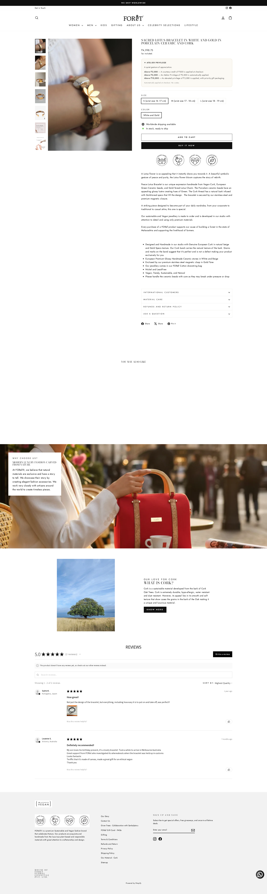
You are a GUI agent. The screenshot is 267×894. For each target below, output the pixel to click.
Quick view (58, 413)
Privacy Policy (107, 848)
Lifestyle (191, 25)
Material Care (153, 299)
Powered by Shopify (133, 883)
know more (155, 609)
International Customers (161, 292)
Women (75, 25)
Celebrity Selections (164, 25)
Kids (104, 25)
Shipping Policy (107, 853)
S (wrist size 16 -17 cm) (154, 100)
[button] (80, 654)
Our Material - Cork (109, 857)
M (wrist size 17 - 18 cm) (183, 100)
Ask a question (154, 313)
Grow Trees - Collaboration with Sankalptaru (119, 825)
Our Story (105, 816)
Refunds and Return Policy (163, 306)
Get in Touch (40, 8)
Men (90, 25)
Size (144, 95)
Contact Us (105, 820)
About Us (134, 25)
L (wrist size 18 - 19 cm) (212, 100)
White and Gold (151, 115)
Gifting (117, 25)
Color (145, 109)
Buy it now (187, 145)
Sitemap (104, 862)
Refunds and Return (109, 844)
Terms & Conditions (109, 839)
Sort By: (208, 683)
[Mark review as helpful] (229, 721)
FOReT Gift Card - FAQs (111, 830)
